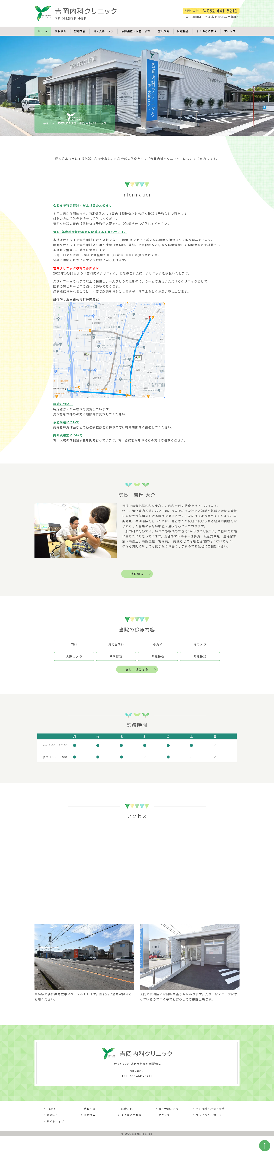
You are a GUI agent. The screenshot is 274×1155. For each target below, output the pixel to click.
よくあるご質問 (206, 31)
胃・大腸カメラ (103, 31)
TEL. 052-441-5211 (137, 1073)
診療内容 (80, 31)
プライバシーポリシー (210, 1115)
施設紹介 (163, 31)
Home (42, 31)
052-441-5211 (222, 10)
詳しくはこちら (136, 669)
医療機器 (183, 31)
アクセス (230, 31)
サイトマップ (55, 1121)
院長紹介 (60, 31)
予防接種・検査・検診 (135, 31)
